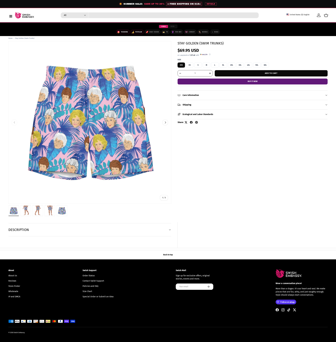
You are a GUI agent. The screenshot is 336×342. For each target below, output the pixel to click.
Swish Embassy (19, 332)
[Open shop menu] (10, 16)
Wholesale (13, 291)
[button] (326, 15)
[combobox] (160, 15)
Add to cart (271, 73)
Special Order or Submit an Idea (98, 296)
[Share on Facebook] (191, 122)
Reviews (12, 281)
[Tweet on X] (186, 122)
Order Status (89, 275)
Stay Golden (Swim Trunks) (24, 38)
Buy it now (253, 81)
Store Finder (14, 286)
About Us (12, 275)
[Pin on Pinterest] (196, 122)
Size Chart (87, 291)
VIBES (163, 26)
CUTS (173, 26)
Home (10, 38)
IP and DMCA (14, 296)
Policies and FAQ (90, 286)
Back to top (168, 255)
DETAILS (211, 4)
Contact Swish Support (93, 281)
